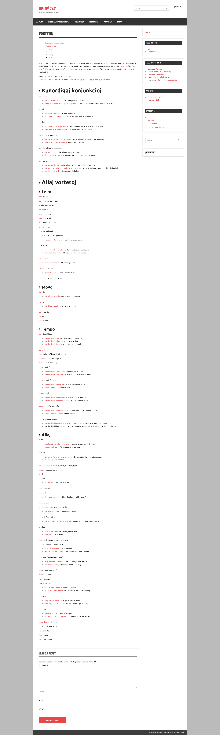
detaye (75, 69)
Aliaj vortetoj (50, 46)
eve (70, 457)
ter (57, 548)
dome (58, 253)
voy (48, 69)
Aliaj (50, 57)
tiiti (49, 296)
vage (98, 69)
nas (40, 639)
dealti (49, 100)
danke (47, 171)
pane (47, 590)
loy (60, 561)
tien (57, 262)
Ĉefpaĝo (39, 22)
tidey (47, 103)
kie (46, 497)
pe (59, 497)
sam (40, 488)
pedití (47, 272)
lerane (60, 551)
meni (50, 152)
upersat (69, 69)
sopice (47, 587)
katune (56, 587)
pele (56, 531)
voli (51, 482)
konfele (53, 561)
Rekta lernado (153, 51)
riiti (58, 338)
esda (43, 350)
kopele (48, 564)
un (49, 551)
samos (41, 358)
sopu (45, 214)
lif (46, 69)
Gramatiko (79, 22)
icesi (62, 155)
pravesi (66, 457)
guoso (47, 387)
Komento (43, 665)
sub (40, 218)
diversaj (151, 117)
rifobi (58, 116)
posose (42, 406)
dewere (64, 142)
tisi (46, 551)
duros (41, 362)
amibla (51, 129)
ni (39, 122)
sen (40, 574)
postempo (59, 444)
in (39, 205)
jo (50, 103)
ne (43, 135)
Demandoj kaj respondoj (58, 22)
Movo (51, 52)
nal (40, 316)
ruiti (53, 250)
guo (61, 126)
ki (39, 439)
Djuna (150, 69)
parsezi (68, 139)
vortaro (151, 120)
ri (39, 626)
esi (74, 103)
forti (58, 100)
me (126, 66)
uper (41, 320)
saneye (48, 113)
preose (61, 384)
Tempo (51, 54)
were (53, 142)
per (40, 312)
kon (40, 570)
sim (40, 503)
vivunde (48, 250)
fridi (46, 155)
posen (41, 231)
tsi (52, 447)
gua (48, 561)
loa (60, 521)
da (40, 292)
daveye (51, 616)
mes (40, 222)
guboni (60, 590)
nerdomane (66, 521)
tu (115, 69)
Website (42, 709)
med (93, 69)
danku (46, 622)
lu (39, 527)
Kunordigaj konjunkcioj (54, 43)
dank (112, 69)
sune (62, 603)
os (40, 334)
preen (41, 227)
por (40, 609)
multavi (54, 457)
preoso (41, 380)
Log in (147, 32)
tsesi (51, 521)
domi (50, 262)
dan (40, 540)
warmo (57, 155)
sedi (52, 240)
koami (65, 126)
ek (40, 209)
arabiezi (56, 139)
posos (41, 393)
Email (41, 700)
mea (52, 531)
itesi (50, 338)
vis (40, 631)
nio (40, 135)
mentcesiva (61, 129)
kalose (68, 103)
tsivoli (50, 444)
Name (41, 691)
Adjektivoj (160, 69)
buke (53, 551)
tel (40, 278)
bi (55, 344)
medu (45, 507)
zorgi (50, 603)
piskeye (56, 113)
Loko (51, 49)
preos (41, 367)
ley (46, 548)
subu (45, 218)
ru (40, 245)
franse (54, 590)
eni (49, 253)
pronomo (153, 123)
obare (58, 103)
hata (40, 354)
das (40, 635)
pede (133, 69)
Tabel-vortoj (161, 74)
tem (40, 596)
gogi (50, 116)
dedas (48, 465)
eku (43, 209)
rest (123, 66)
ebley (49, 534)
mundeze (47, 7)
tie (54, 521)
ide (64, 616)
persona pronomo (159, 127)
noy (46, 600)
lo (46, 100)
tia (46, 616)
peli (52, 600)
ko (40, 557)
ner (40, 258)
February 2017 (154, 100)
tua (54, 171)
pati (56, 168)
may (40, 96)
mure (59, 240)
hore (59, 341)
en (55, 103)
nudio (66, 168)
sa (40, 148)
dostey (56, 564)
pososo (61, 410)
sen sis (41, 470)
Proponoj (108, 22)
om (40, 544)
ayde (58, 171)
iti (52, 103)
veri (56, 447)
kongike (57, 296)
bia (55, 341)
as (40, 161)
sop (128, 69)
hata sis (42, 465)
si (47, 129)
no (50, 600)
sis (40, 452)
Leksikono (93, 22)
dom (41, 201)
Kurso (119, 22)
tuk (40, 235)
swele (60, 250)
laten (41, 268)
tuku (44, 235)
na (40, 302)
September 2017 (155, 97)
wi (72, 168)
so (49, 240)
